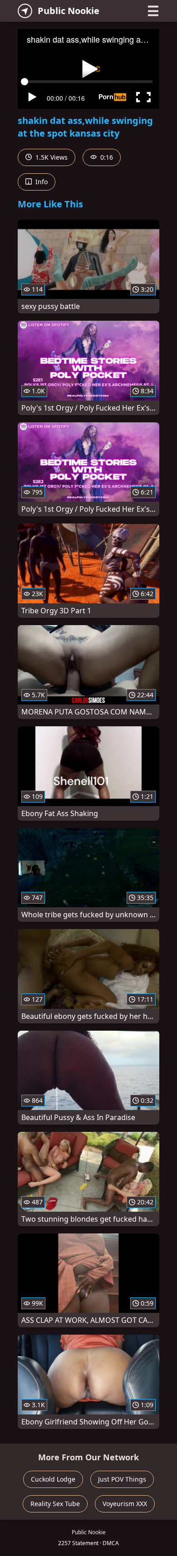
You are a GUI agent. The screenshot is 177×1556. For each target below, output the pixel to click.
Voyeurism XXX (125, 1503)
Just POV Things (122, 1479)
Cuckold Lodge (53, 1479)
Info (41, 181)
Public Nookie (68, 11)
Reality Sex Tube (55, 1503)
